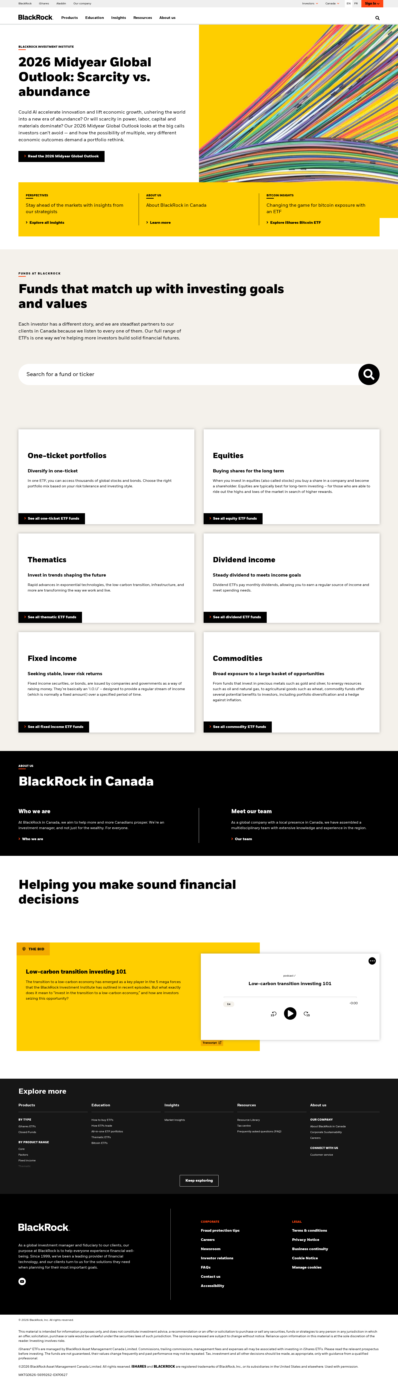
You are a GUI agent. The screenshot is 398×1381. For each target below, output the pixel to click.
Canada (330, 3)
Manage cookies (307, 1267)
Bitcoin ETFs (99, 1143)
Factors (23, 1155)
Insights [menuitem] (118, 18)
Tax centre (244, 1126)
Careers (315, 1138)
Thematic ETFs (101, 1137)
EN (349, 3)
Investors (308, 3)
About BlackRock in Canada (328, 1126)
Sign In (370, 3)
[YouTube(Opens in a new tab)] (22, 1281)
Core (21, 1149)
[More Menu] (372, 961)
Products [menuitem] (69, 18)
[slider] (290, 997)
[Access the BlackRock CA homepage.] (44, 1230)
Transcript (210, 1043)
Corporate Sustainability (326, 1132)
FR (356, 3)
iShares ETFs (27, 1126)
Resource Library (248, 1120)
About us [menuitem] (167, 18)
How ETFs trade (101, 1126)
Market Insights (174, 1120)
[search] (376, 18)
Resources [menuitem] (142, 18)
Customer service (321, 1155)
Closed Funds (27, 1132)
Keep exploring (199, 1181)
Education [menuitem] (94, 18)
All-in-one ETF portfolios (107, 1131)
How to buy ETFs (102, 1120)
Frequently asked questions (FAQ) (259, 1131)
